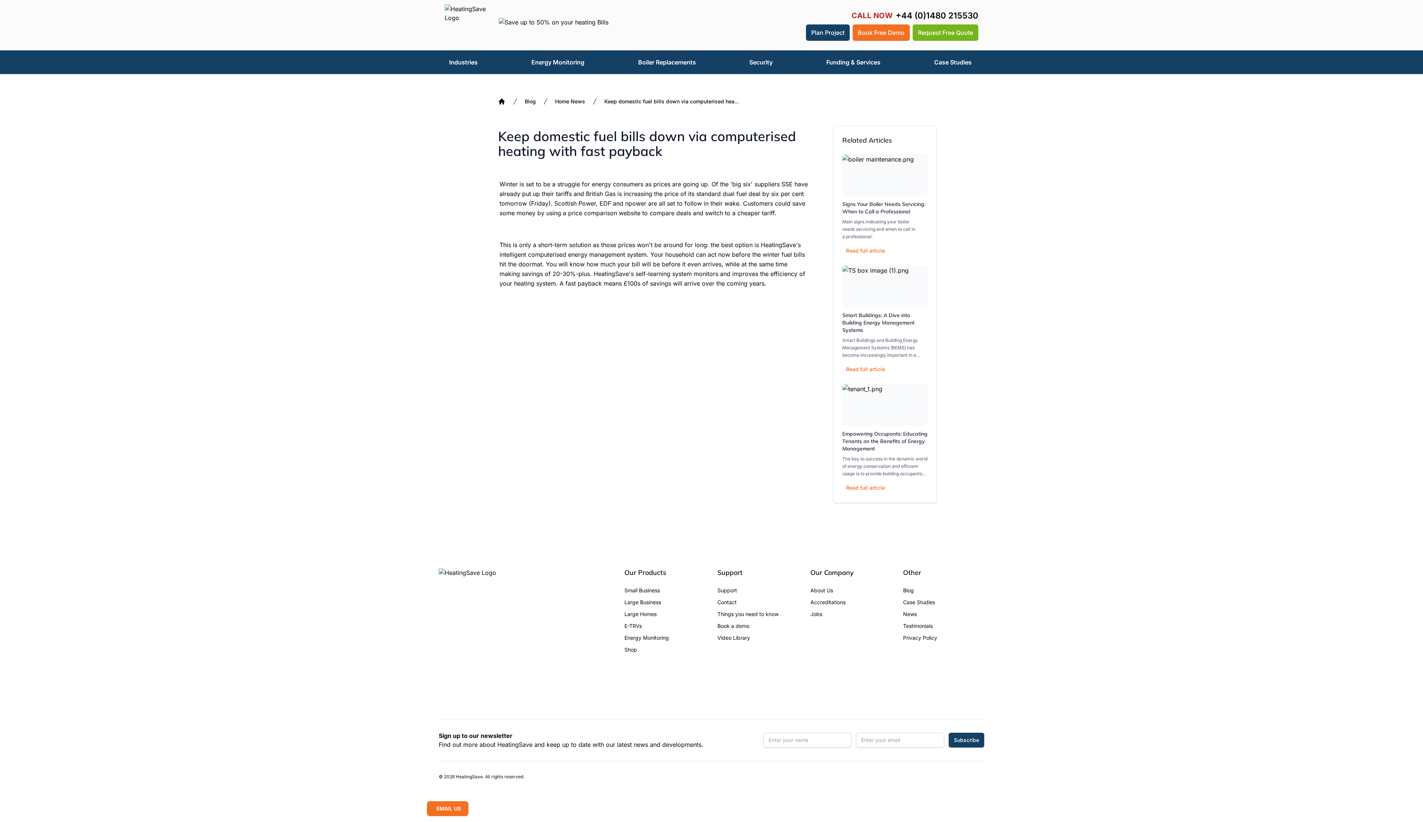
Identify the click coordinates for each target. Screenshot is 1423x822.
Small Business (642, 590)
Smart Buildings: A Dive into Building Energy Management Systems (878, 322)
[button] (795, 32)
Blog (530, 101)
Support (727, 590)
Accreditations (828, 602)
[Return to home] (466, 25)
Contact (727, 602)
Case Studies (919, 602)
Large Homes (640, 614)
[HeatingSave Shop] (777, 32)
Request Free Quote (945, 32)
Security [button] (761, 62)
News (910, 614)
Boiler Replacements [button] (667, 62)
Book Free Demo (881, 32)
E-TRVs (633, 626)
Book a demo (733, 626)
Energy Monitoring (646, 638)
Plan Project (828, 32)
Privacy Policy (920, 638)
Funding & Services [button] (853, 62)
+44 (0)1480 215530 (937, 15)
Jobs (816, 614)
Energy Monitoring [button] (557, 62)
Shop (630, 649)
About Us (821, 590)
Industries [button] (463, 62)
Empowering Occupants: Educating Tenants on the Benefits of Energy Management (885, 441)
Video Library (733, 638)
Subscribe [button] (966, 740)
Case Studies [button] (953, 62)
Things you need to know (748, 614)
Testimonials (918, 626)
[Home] (501, 101)
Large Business (642, 602)
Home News (570, 101)
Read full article (865, 250)
